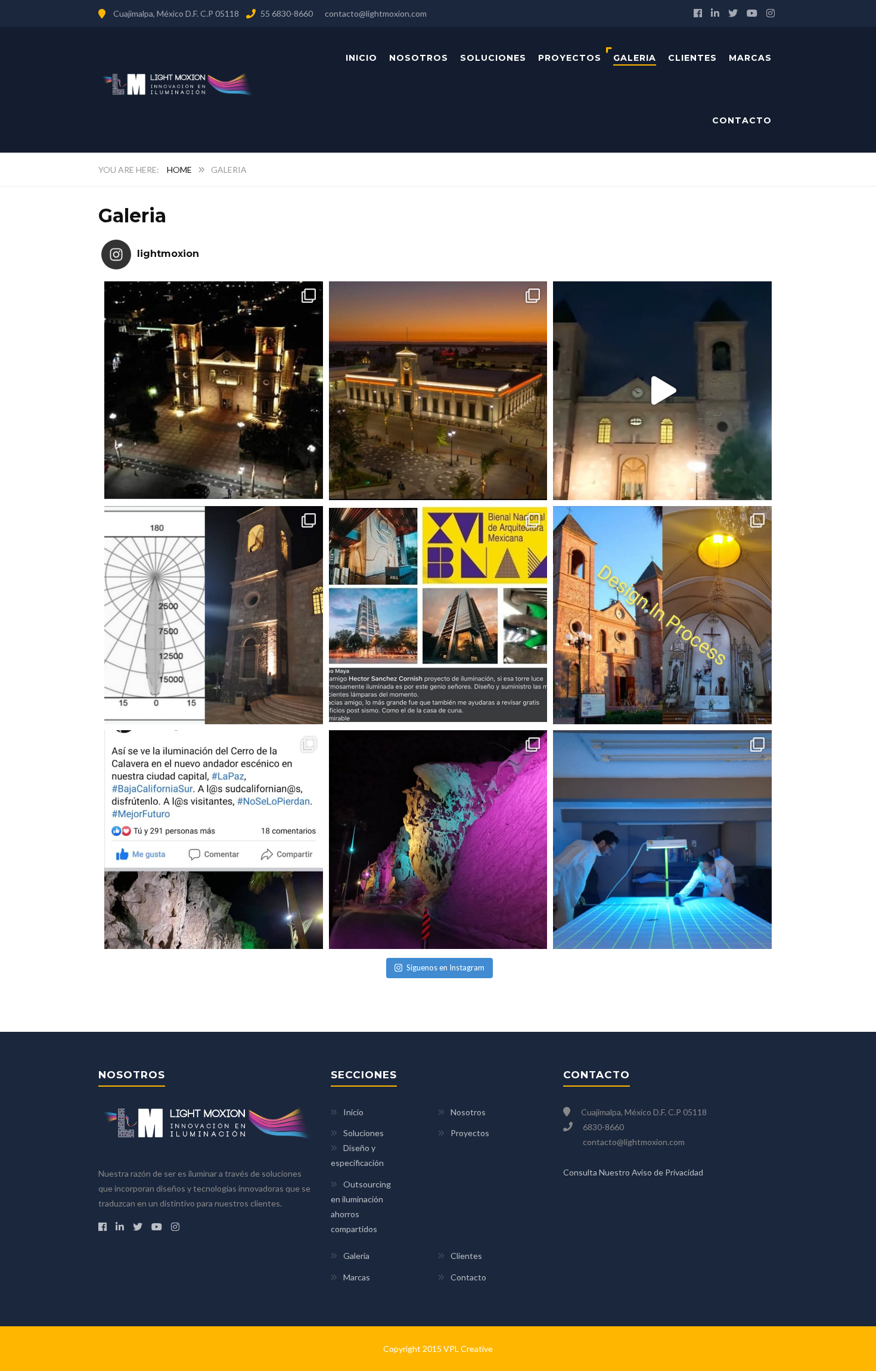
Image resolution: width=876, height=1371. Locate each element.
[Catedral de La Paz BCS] (213, 390)
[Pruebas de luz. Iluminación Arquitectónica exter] (213, 615)
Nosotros (418, 57)
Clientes (692, 57)
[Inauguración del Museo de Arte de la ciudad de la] (438, 390)
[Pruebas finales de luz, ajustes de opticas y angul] (438, 839)
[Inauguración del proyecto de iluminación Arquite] (662, 390)
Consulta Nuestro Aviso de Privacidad (633, 1172)
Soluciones (493, 57)
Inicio (361, 57)
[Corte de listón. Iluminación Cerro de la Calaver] (213, 839)
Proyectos (569, 57)
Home (179, 170)
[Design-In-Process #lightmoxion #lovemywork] (662, 615)
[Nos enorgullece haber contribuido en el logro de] (438, 615)
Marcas (750, 57)
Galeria (634, 57)
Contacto (742, 120)
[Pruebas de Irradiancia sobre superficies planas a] (662, 839)
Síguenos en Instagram (445, 967)
